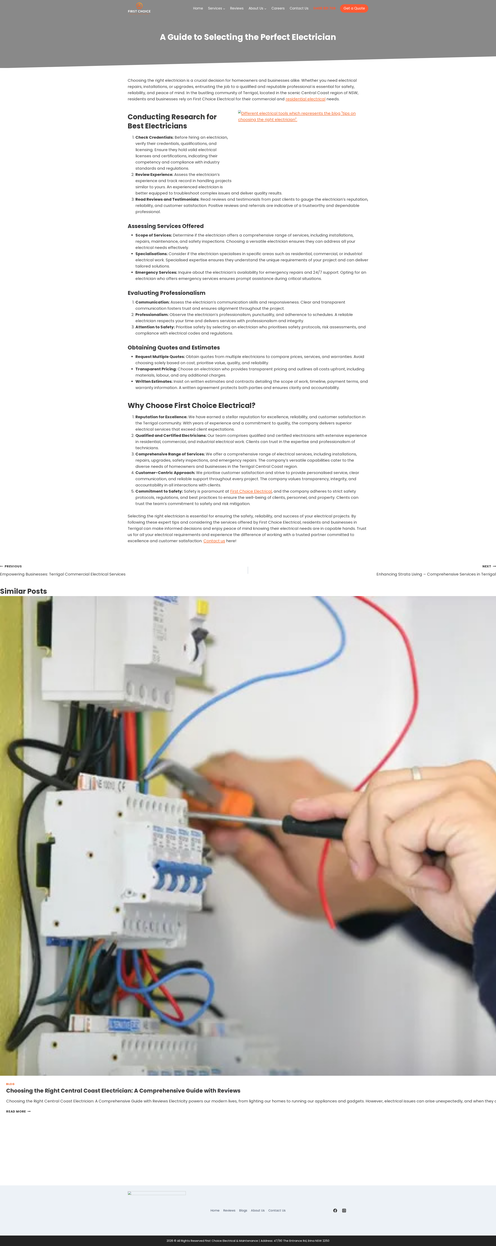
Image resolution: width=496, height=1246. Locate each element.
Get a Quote (354, 8)
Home (198, 8)
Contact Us (299, 8)
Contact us (214, 541)
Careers (278, 8)
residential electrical (306, 99)
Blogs (243, 1210)
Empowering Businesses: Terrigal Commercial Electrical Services (63, 570)
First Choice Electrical (251, 491)
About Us (258, 1210)
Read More (18, 1111)
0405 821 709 (324, 8)
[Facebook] (335, 1210)
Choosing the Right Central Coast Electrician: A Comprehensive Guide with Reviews (123, 1091)
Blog (10, 1084)
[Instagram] (344, 1210)
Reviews (237, 8)
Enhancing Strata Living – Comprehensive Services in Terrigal (436, 570)
